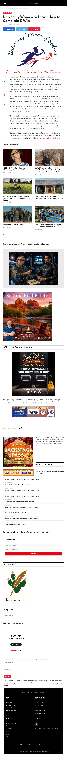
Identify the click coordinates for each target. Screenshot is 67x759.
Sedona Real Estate (11, 723)
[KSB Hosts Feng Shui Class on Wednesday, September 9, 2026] (17, 157)
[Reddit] (4, 104)
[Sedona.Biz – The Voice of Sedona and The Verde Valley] (33, 3)
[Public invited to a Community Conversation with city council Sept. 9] (49, 186)
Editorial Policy (10, 737)
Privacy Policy (32, 751)
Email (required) (9, 662)
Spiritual (37, 708)
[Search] (62, 3)
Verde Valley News (11, 705)
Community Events (40, 710)
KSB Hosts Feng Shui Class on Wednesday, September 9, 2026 (15, 169)
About (7, 731)
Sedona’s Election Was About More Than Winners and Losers (50, 472)
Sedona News (7, 12)
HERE (51, 443)
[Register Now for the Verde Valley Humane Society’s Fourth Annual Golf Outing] (17, 186)
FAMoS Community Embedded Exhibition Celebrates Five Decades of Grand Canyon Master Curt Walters (49, 170)
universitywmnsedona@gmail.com (48, 138)
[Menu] (5, 3)
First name (7, 669)
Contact (8, 734)
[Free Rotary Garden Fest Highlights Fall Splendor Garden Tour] (49, 214)
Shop (7, 726)
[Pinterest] (4, 95)
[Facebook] (4, 81)
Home (4, 8)
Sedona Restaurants (40, 713)
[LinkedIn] (4, 90)
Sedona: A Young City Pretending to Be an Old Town (19, 501)
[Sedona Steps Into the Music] (17, 214)
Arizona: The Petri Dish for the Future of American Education (22, 507)
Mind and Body (39, 705)
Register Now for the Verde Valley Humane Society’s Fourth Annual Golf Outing (17, 198)
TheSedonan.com (32, 745)
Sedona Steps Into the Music (13, 225)
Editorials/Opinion (10, 708)
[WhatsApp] (4, 108)
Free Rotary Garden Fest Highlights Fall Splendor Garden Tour (48, 225)
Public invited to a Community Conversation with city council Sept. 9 (49, 197)
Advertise (8, 728)
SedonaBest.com (44, 745)
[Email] (4, 99)
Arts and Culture (39, 702)
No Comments (19, 25)
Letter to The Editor (11, 710)
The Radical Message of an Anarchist (15, 524)
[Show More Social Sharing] (42, 29)
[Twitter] (4, 86)
